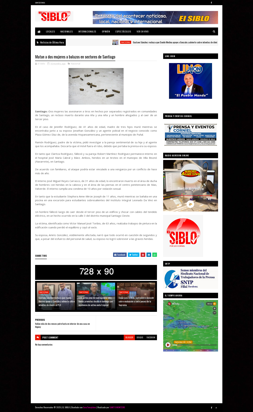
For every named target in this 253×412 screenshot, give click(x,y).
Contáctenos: (40, 2)
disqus (140, 337)
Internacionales (87, 31)
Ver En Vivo (143, 31)
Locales (50, 31)
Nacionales (66, 31)
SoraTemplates (89, 407)
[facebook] (211, 2)
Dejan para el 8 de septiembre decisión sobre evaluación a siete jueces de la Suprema (136, 301)
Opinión (106, 31)
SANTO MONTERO (117, 407)
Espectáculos (123, 31)
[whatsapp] (216, 2)
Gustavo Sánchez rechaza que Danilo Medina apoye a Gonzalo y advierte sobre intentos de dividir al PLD (163, 42)
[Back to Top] (216, 408)
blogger (129, 337)
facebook (151, 337)
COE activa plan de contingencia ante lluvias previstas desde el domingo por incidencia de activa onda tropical (95, 301)
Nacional (110, 42)
